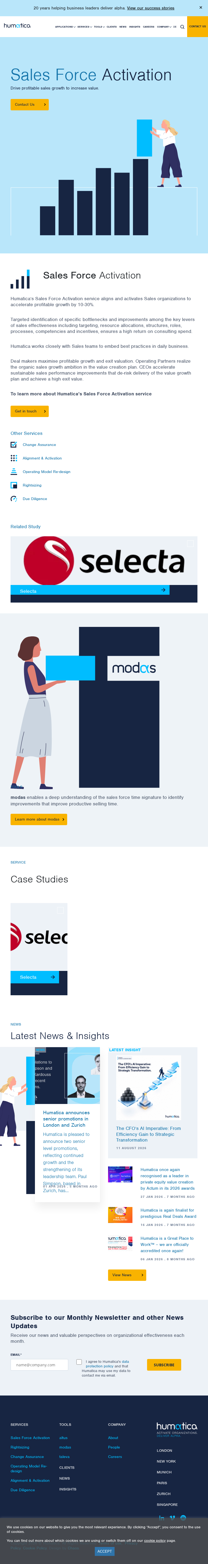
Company (163, 26)
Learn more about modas (37, 819)
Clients (112, 26)
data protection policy (107, 1363)
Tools (98, 26)
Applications (64, 26)
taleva (64, 1456)
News (122, 26)
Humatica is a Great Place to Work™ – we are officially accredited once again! (167, 1245)
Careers (148, 26)
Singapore (167, 1504)
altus (63, 1437)
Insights (134, 26)
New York (166, 1461)
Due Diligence (23, 1489)
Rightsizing (20, 1447)
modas (65, 1447)
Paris (162, 1483)
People (114, 1447)
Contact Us (24, 104)
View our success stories (150, 8)
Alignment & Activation (30, 1480)
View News (121, 1274)
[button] (182, 27)
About (113, 1437)
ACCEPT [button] (105, 1551)
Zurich (164, 1494)
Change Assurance (27, 1456)
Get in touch (26, 411)
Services (83, 26)
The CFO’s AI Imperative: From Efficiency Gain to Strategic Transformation (148, 1134)
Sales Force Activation (30, 1437)
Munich (164, 1472)
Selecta (28, 591)
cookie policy (155, 1540)
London (164, 1450)
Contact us (197, 26)
